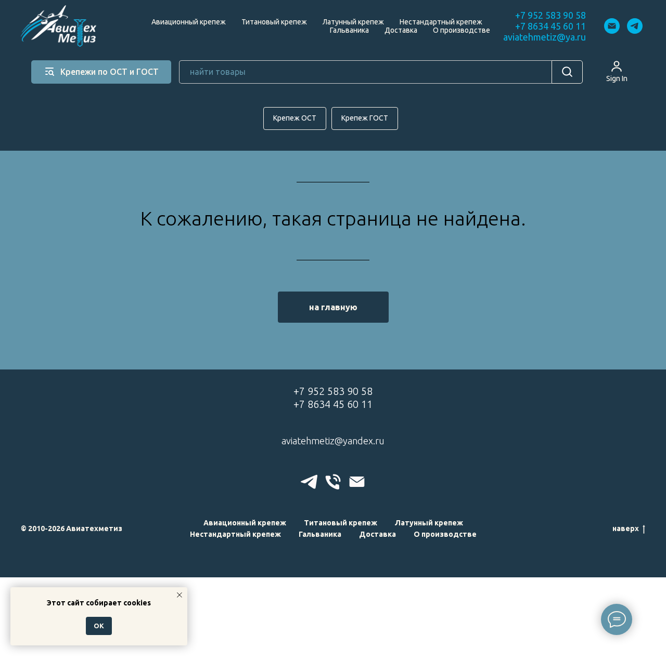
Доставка (401, 30)
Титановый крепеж (274, 22)
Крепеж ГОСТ (364, 118)
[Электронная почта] (612, 26)
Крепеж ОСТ (294, 118)
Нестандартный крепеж (441, 22)
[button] (616, 71)
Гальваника (349, 30)
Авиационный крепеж (188, 22)
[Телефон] (333, 481)
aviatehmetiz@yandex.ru (333, 440)
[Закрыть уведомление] (179, 595)
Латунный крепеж (353, 22)
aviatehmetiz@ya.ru (544, 37)
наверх (625, 528)
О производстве (461, 30)
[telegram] (635, 26)
